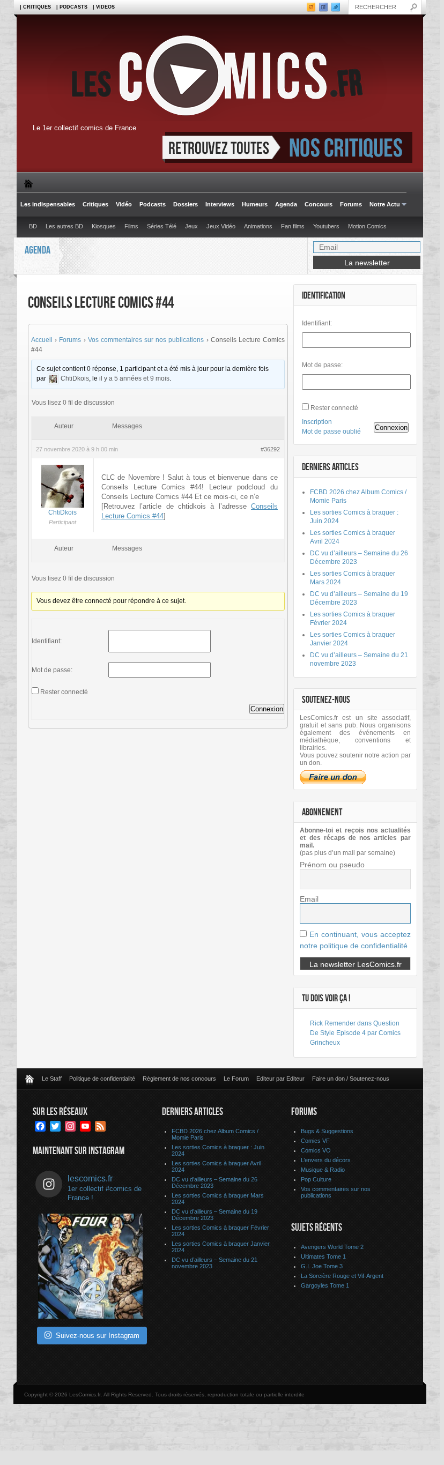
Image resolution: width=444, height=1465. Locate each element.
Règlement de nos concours (179, 1078)
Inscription (317, 422)
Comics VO (316, 1150)
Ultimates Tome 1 (323, 1256)
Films (131, 226)
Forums (351, 204)
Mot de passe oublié (331, 431)
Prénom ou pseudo (332, 864)
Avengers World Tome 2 (332, 1247)
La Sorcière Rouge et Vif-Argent (342, 1276)
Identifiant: (47, 641)
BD (33, 226)
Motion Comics (367, 226)
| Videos (104, 7)
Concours (318, 204)
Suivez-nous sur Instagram (97, 1336)
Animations (258, 226)
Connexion (266, 709)
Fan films (293, 226)
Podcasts (152, 204)
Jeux (191, 226)
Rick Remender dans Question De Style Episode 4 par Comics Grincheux (355, 1033)
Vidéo (124, 204)
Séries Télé (161, 226)
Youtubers (326, 226)
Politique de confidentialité (102, 1078)
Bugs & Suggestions (327, 1131)
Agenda (286, 204)
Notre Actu (383, 204)
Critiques (95, 204)
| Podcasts (71, 7)
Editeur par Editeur (280, 1078)
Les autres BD (64, 226)
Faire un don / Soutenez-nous (350, 1078)
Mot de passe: (52, 670)
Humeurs (255, 204)
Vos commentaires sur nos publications (146, 340)
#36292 (270, 449)
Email (309, 899)
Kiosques (104, 226)
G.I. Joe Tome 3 (322, 1266)
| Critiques (35, 7)
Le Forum (236, 1078)
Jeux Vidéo (220, 226)
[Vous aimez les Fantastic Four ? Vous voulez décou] (90, 1266)
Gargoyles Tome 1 (325, 1285)
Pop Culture (316, 1179)
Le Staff (52, 1078)
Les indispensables (47, 204)
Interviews (219, 204)
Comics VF (315, 1140)
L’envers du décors (326, 1160)
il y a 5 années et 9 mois (134, 378)
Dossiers (185, 204)
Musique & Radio (323, 1169)
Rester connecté (64, 692)
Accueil (42, 340)
